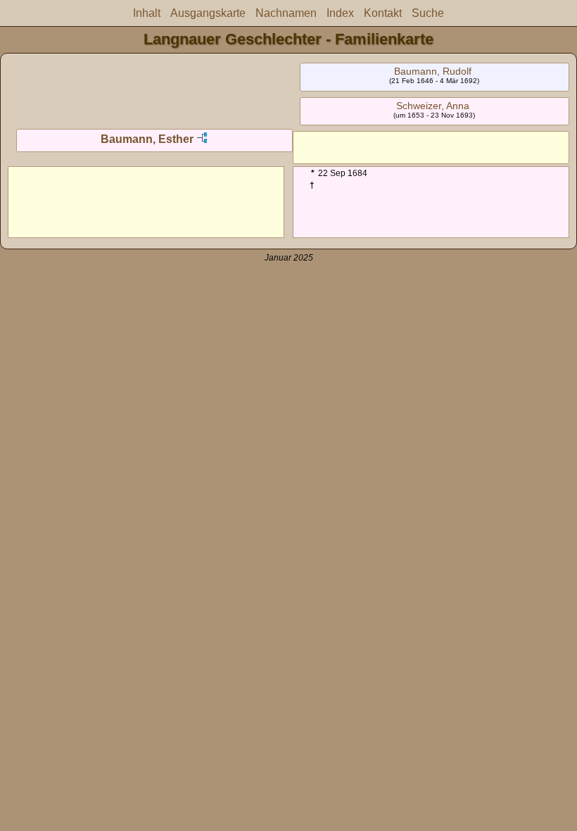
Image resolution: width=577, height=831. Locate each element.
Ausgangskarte (208, 13)
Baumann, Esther (147, 139)
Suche (428, 13)
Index (340, 13)
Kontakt (383, 13)
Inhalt (146, 13)
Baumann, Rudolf (432, 71)
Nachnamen (286, 13)
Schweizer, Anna (432, 105)
